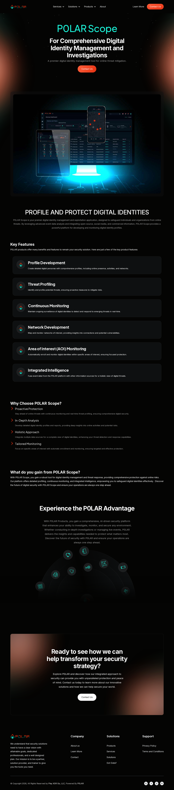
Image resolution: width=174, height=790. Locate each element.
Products (111, 746)
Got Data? (112, 763)
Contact (74, 757)
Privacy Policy (149, 746)
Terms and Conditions (153, 751)
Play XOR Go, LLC (56, 783)
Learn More (138, 6)
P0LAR (80, 783)
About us (75, 746)
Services (111, 751)
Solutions (111, 757)
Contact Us (155, 6)
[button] (58, 6)
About (103, 6)
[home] (18, 7)
